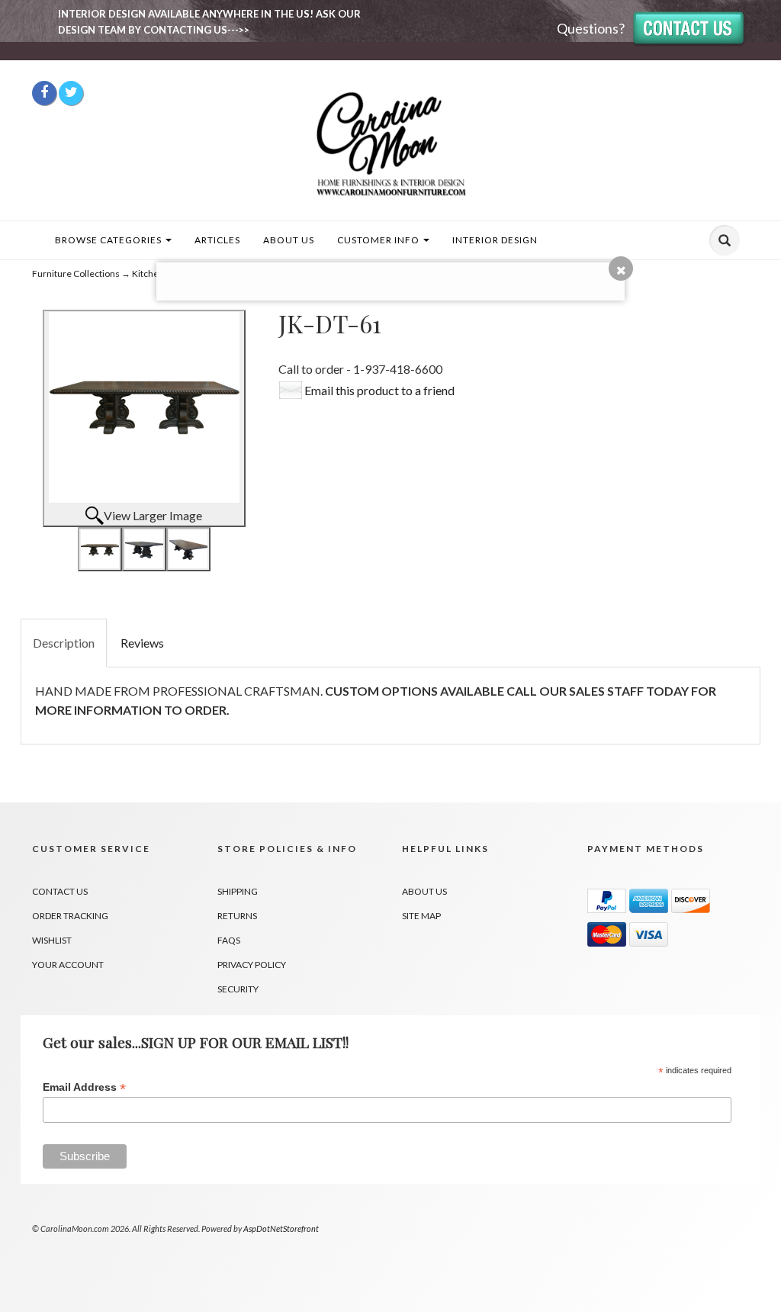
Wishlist (52, 940)
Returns (237, 915)
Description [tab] (64, 642)
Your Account (68, 964)
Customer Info (379, 240)
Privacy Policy (251, 964)
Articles (217, 240)
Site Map (421, 915)
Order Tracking (70, 915)
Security (238, 989)
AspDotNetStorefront (281, 1228)
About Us (288, 240)
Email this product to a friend (379, 390)
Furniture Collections (76, 273)
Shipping (237, 891)
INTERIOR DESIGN (495, 240)
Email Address (84, 1087)
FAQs (228, 940)
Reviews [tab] (142, 642)
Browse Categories (109, 240)
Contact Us (60, 891)
